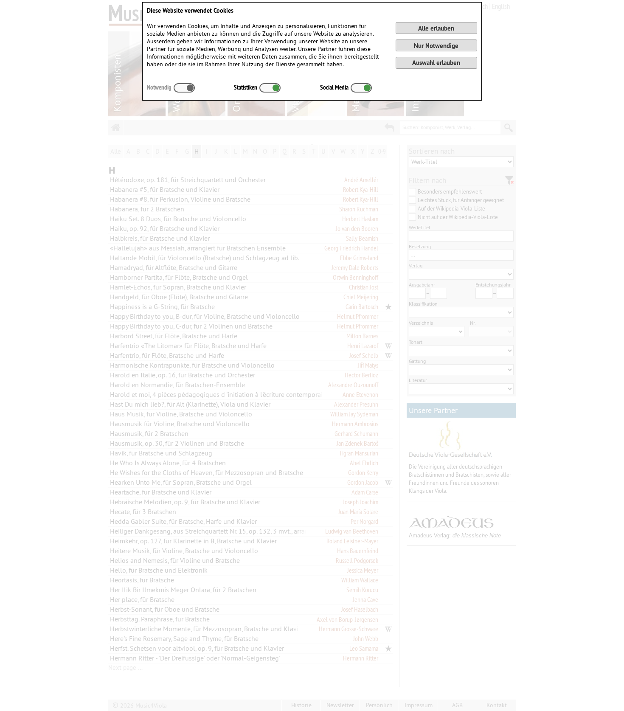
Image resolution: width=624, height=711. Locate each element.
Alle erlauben (436, 28)
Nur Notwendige (436, 46)
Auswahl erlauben (436, 63)
